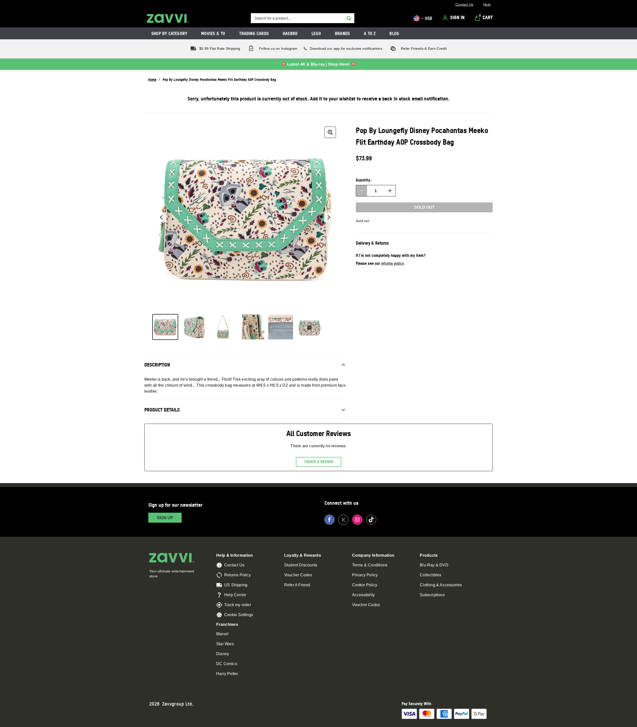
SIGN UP (165, 518)
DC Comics (226, 664)
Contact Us (234, 565)
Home (152, 79)
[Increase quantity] (389, 190)
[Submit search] (348, 18)
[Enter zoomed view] (330, 132)
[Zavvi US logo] (168, 18)
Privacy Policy (365, 575)
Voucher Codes (298, 575)
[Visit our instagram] (357, 520)
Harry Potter (227, 674)
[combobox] (302, 18)
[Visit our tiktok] (371, 520)
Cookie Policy (364, 585)
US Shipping (235, 585)
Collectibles (430, 575)
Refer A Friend (297, 585)
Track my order (237, 605)
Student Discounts (300, 565)
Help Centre (235, 595)
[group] (245, 217)
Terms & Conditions (370, 565)
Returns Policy (237, 575)
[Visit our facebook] (329, 520)
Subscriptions (432, 595)
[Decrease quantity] (361, 190)
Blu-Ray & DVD (434, 565)
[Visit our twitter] (343, 520)
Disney (222, 654)
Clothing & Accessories (441, 585)
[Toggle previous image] (161, 217)
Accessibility (363, 595)
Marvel (222, 634)
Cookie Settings (238, 615)
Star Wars (225, 644)
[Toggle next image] (329, 217)
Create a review (318, 461)
